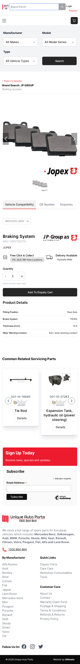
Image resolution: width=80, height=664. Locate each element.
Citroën (7, 581)
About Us (46, 593)
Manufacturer (12, 33)
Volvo (5, 631)
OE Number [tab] (47, 204)
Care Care (46, 568)
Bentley (7, 573)
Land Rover (9, 594)
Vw (4, 636)
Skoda (6, 623)
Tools (43, 577)
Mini (5, 602)
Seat (5, 619)
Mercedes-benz (12, 598)
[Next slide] (71, 401)
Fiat (4, 585)
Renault (7, 615)
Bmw (5, 577)
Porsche (7, 610)
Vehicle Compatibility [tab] (19, 204)
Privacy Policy (49, 619)
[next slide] (74, 139)
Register (73, 10)
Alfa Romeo (9, 564)
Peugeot (7, 606)
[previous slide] (6, 139)
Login (69, 6)
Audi (5, 568)
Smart (6, 627)
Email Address (17, 483)
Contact (45, 597)
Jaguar (6, 589)
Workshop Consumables (56, 573)
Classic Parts (48, 564)
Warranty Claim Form (53, 602)
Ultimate (69, 659)
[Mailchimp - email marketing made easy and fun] (63, 500)
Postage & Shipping (53, 606)
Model (46, 33)
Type (6, 52)
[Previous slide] (8, 401)
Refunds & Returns (52, 614)
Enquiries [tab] (66, 204)
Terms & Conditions (53, 610)
